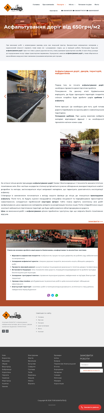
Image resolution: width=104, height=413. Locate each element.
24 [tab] (50, 124)
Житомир (58, 378)
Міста (71, 4)
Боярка (57, 361)
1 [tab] (3, 124)
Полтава (31, 369)
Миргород (6, 381)
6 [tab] (13, 124)
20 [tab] (42, 124)
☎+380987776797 (79, 10)
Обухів (4, 364)
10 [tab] (21, 124)
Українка (5, 378)
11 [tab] (23, 124)
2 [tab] (5, 124)
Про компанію (48, 4)
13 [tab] (28, 124)
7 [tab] (15, 124)
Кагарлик (58, 372)
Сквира (57, 375)
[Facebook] (3, 331)
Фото (97, 4)
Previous (5, 96)
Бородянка (58, 369)
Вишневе (6, 361)
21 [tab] (44, 124)
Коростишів (59, 384)
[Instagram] (7, 331)
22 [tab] (46, 124)
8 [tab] (17, 124)
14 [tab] (30, 124)
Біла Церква (33, 355)
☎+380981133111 (66, 10)
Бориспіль (6, 358)
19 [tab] (40, 124)
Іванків (5, 386)
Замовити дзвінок (91, 407)
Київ (4, 355)
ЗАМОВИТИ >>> (95, 222)
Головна (36, 4)
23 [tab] (48, 124)
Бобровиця (6, 369)
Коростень (6, 372)
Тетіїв (30, 372)
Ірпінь (56, 358)
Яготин (57, 367)
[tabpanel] (26, 96)
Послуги (60, 4)
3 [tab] (7, 124)
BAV (55, 404)
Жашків (31, 378)
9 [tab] (19, 124)
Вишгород (6, 367)
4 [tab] (9, 124)
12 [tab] (25, 124)
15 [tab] (32, 124)
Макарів (57, 381)
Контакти (53, 11)
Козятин (5, 384)
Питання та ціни (85, 4)
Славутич (31, 367)
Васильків (32, 361)
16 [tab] (34, 124)
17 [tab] (36, 124)
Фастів (30, 358)
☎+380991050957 (92, 10)
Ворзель (31, 384)
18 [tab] (38, 124)
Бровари (57, 355)
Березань (32, 375)
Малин (30, 381)
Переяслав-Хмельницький (65, 364)
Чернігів (5, 375)
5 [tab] (11, 124)
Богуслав (32, 364)
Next (48, 96)
